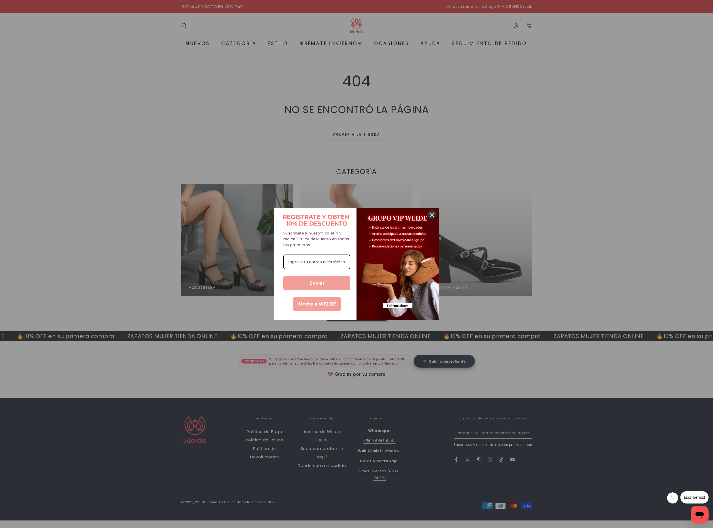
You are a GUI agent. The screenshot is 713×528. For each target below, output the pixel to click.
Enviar (316, 283)
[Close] (432, 214)
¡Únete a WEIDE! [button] (316, 304)
